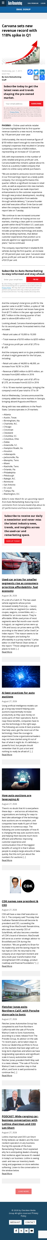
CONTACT (30, 1222)
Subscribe (36, 104)
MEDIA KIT (15, 1222)
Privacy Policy (14, 112)
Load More (23, 1191)
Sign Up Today (13, 541)
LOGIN (43, 3)
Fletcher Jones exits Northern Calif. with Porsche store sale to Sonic (20, 1010)
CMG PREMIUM (33, 3)
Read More (7, 652)
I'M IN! (35, 279)
